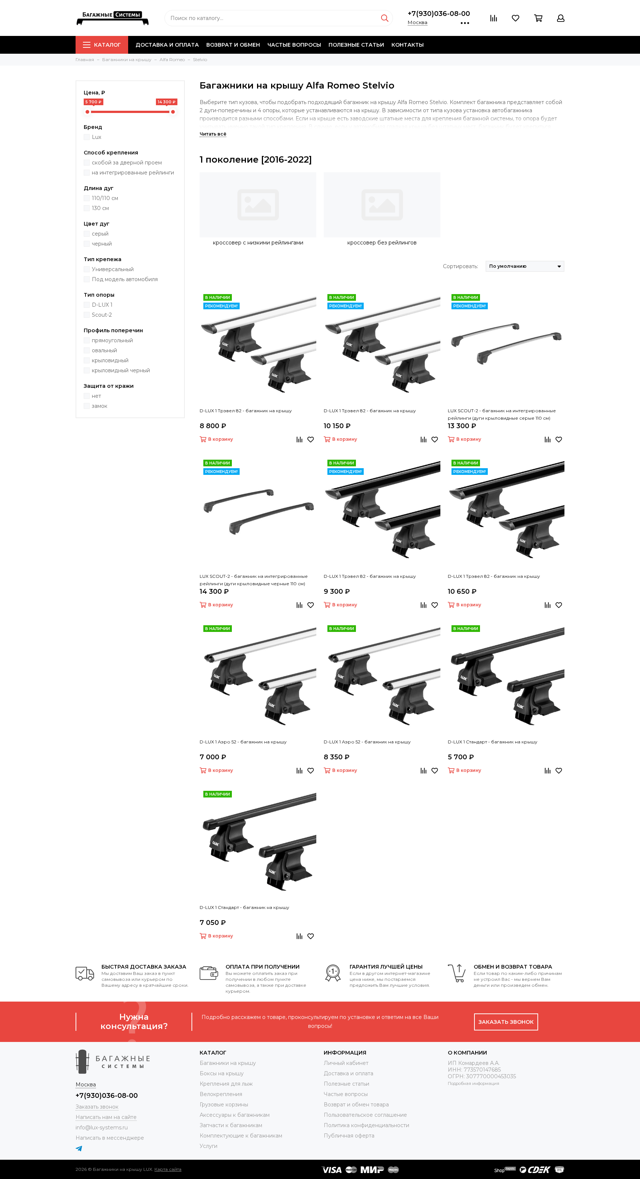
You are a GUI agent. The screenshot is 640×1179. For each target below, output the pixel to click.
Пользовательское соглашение (365, 1115)
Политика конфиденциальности (366, 1125)
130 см (100, 208)
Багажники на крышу (228, 1063)
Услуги (208, 1146)
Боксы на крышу (222, 1073)
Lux (96, 137)
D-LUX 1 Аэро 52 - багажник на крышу (243, 742)
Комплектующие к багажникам (241, 1135)
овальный (104, 350)
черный (102, 243)
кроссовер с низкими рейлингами (258, 242)
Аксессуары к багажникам (235, 1115)
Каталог (107, 44)
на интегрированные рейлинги (133, 172)
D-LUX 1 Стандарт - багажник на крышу (492, 742)
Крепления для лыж (226, 1083)
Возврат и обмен (233, 44)
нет (96, 396)
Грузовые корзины (224, 1104)
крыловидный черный (121, 370)
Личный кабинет (346, 1063)
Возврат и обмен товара (356, 1104)
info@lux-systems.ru (102, 1127)
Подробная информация (473, 1083)
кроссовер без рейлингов (382, 242)
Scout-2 (102, 315)
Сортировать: (460, 266)
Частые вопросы (294, 44)
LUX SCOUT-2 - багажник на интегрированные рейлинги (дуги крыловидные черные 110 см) (254, 579)
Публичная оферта (349, 1135)
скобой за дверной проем (127, 162)
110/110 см (105, 198)
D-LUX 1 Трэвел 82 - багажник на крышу (246, 410)
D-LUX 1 (102, 305)
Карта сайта (167, 1169)
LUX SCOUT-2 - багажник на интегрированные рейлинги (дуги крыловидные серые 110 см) (502, 414)
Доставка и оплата (167, 44)
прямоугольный (112, 340)
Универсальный (113, 269)
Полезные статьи (356, 44)
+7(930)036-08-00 (439, 14)
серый (100, 233)
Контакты (407, 44)
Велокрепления (221, 1094)
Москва (417, 22)
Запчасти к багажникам (231, 1125)
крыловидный (110, 360)
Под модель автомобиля (125, 279)
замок (99, 406)
